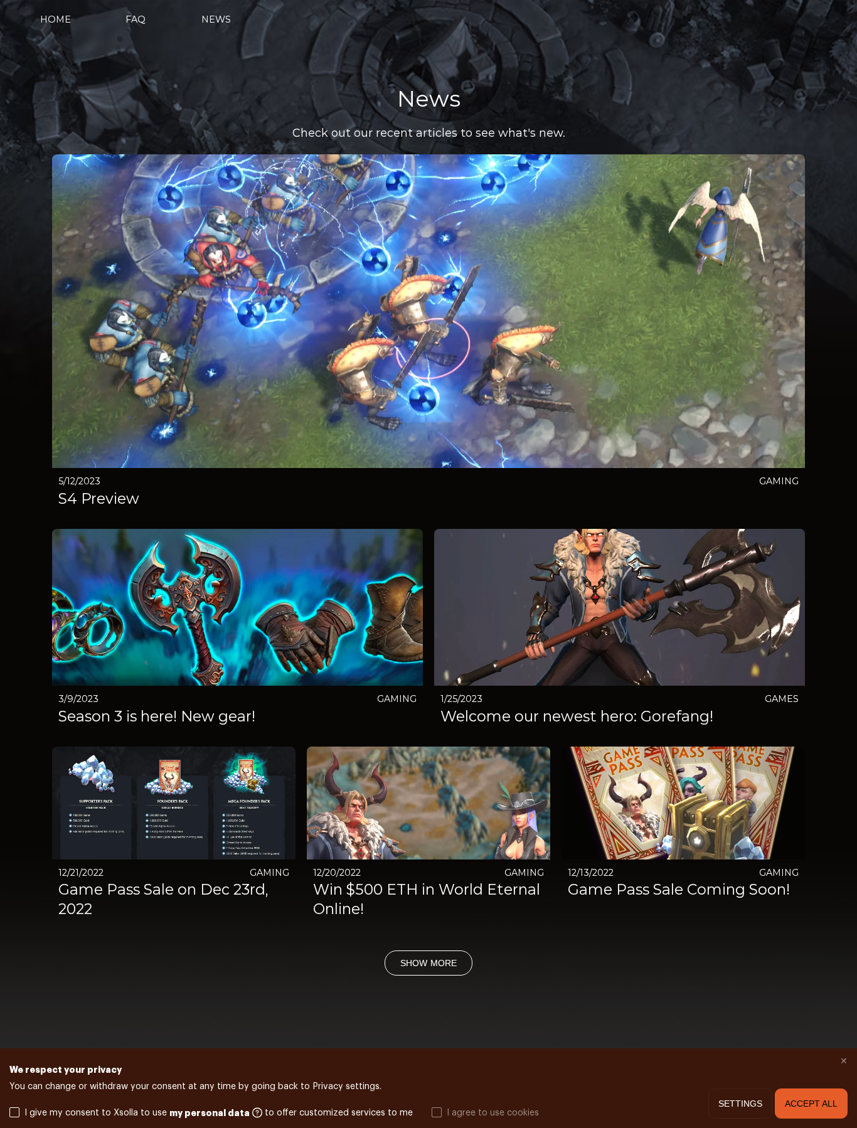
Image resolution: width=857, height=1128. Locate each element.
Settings (740, 1104)
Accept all (811, 1104)
